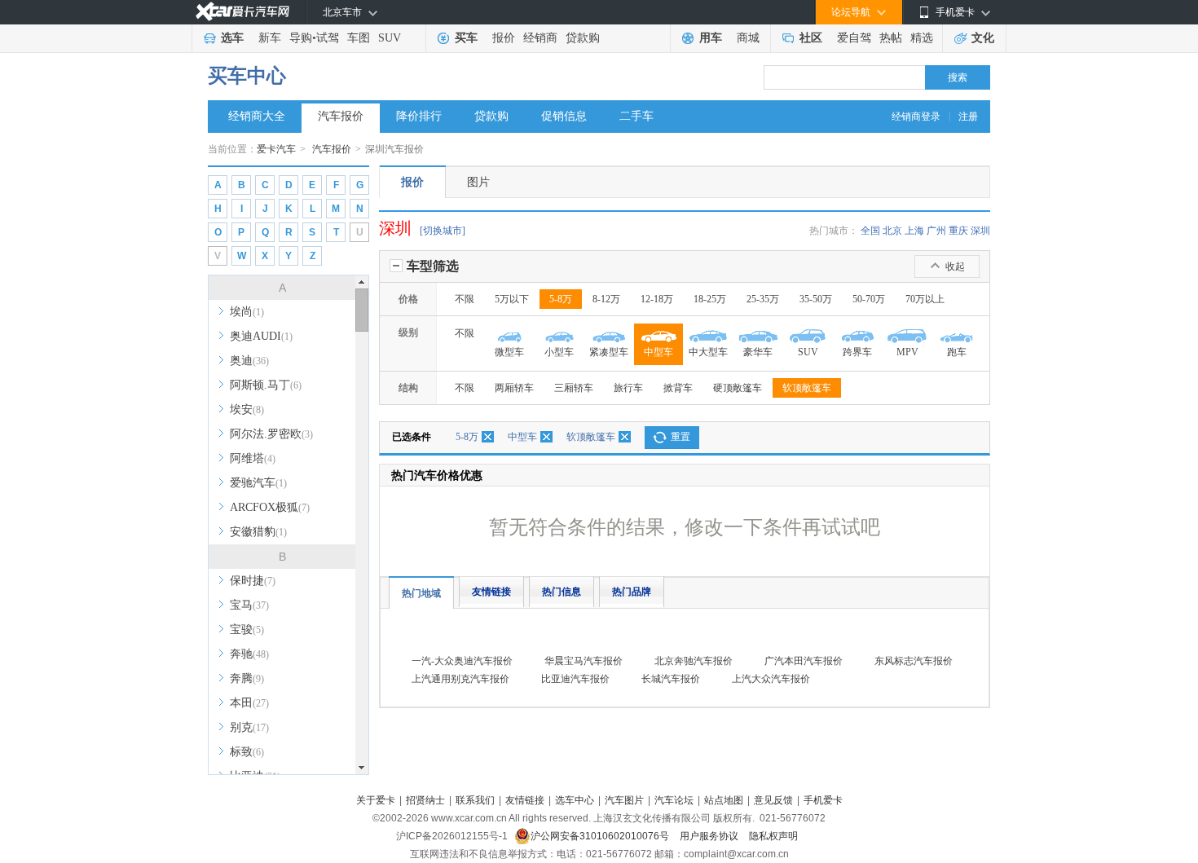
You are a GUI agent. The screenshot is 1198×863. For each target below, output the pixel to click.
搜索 (957, 77)
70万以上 (925, 299)
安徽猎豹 (258, 532)
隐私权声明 (773, 836)
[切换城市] (442, 230)
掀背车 (678, 388)
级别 (408, 332)
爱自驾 (854, 38)
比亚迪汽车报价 (575, 679)
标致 (247, 752)
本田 (249, 703)
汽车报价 (340, 116)
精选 (921, 38)
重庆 (958, 230)
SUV (389, 38)
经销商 (540, 38)
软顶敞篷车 (806, 388)
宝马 (249, 605)
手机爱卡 (823, 800)
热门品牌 (631, 591)
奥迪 (249, 360)
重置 (680, 437)
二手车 (636, 116)
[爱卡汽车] (242, 12)
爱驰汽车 (258, 483)
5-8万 (560, 299)
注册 (968, 116)
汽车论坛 (674, 800)
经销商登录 (916, 116)
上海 (914, 230)
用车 (710, 38)
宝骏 (247, 629)
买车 (466, 38)
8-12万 (606, 299)
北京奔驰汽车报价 (693, 661)
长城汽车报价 (670, 679)
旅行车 (628, 388)
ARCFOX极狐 (270, 507)
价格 (408, 299)
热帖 (890, 38)
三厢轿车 (573, 388)
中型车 (522, 437)
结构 (408, 388)
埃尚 (247, 312)
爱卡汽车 (276, 149)
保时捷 (252, 581)
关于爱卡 (375, 800)
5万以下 (512, 299)
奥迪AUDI (261, 336)
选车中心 (574, 800)
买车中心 (247, 75)
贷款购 (583, 38)
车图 (358, 38)
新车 (269, 38)
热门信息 (561, 591)
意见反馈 (773, 800)
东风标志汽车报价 (913, 661)
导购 (300, 38)
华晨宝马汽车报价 (583, 661)
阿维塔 (252, 458)
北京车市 (342, 12)
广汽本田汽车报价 (803, 661)
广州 (936, 230)
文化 (982, 38)
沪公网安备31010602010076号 (601, 836)
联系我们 (475, 800)
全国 (870, 230)
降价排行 (419, 116)
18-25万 (710, 299)
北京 (892, 230)
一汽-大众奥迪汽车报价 (462, 661)
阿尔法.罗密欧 (271, 434)
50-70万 (868, 299)
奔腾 (247, 678)
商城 (748, 38)
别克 (249, 727)
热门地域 (421, 593)
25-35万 (763, 299)
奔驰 (249, 654)
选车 (232, 38)
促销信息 (564, 116)
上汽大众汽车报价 (771, 679)
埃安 (247, 409)
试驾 (327, 38)
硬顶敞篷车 (737, 388)
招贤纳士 (425, 800)
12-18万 (657, 299)
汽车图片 (624, 800)
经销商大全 (256, 116)
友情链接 (491, 591)
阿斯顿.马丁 (266, 385)
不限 (464, 299)
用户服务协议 (710, 836)
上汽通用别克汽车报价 (460, 679)
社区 (810, 38)
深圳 (980, 230)
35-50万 (815, 299)
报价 (503, 38)
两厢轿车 (514, 388)
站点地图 (723, 800)
